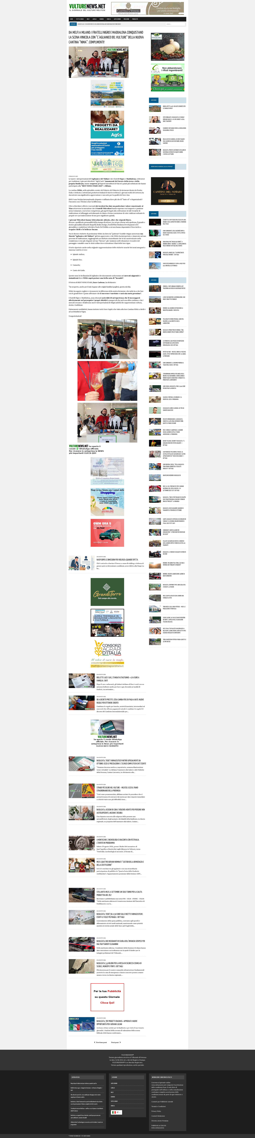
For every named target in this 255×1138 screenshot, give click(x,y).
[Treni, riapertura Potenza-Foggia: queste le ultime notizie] (155, 644)
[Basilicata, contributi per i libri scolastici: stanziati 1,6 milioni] (155, 589)
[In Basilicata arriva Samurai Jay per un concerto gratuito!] (155, 412)
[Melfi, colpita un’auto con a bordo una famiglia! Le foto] (155, 600)
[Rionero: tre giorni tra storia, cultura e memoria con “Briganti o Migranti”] (155, 567)
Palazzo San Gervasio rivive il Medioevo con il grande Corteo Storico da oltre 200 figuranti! (174, 543)
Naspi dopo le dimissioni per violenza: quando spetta (117, 559)
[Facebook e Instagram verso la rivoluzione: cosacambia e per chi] (155, 132)
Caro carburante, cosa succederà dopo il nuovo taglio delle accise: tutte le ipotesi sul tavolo (174, 233)
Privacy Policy (156, 1111)
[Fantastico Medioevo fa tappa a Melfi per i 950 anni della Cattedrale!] (155, 268)
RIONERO (102, 19)
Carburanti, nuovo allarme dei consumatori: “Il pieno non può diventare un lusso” (174, 532)
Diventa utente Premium (160, 1121)
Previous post (101, 1042)
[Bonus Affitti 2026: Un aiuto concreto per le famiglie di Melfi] (155, 110)
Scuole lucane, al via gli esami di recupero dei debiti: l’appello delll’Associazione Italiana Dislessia (174, 620)
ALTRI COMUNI (117, 19)
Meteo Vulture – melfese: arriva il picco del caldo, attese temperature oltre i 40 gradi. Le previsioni (174, 354)
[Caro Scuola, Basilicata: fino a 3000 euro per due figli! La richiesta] (155, 390)
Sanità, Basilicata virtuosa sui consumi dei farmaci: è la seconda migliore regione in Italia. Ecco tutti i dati (174, 521)
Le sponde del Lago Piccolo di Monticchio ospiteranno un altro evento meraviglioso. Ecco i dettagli (173, 343)
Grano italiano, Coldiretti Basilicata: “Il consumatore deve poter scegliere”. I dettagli (173, 443)
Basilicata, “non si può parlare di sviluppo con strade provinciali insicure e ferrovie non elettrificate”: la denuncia (174, 499)
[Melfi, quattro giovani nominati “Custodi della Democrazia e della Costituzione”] (82, 871)
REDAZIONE (126, 19)
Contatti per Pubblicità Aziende (162, 1102)
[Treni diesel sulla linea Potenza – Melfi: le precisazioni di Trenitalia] (155, 611)
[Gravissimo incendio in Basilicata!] (155, 480)
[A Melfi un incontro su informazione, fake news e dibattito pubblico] (155, 301)
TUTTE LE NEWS (80, 19)
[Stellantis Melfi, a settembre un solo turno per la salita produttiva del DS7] (82, 901)
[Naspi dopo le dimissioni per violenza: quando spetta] (82, 569)
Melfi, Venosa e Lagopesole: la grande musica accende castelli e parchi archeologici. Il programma (173, 432)
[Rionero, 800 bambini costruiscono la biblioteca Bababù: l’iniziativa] (155, 312)
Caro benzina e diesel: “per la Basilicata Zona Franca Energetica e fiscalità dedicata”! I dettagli (173, 466)
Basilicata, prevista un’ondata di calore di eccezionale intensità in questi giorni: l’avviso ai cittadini (174, 152)
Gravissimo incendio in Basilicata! (172, 475)
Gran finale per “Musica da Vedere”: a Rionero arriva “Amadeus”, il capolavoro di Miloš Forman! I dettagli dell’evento (174, 244)
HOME (71, 19)
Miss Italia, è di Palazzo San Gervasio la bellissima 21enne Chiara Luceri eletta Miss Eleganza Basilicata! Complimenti (174, 631)
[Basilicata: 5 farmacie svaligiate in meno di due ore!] (155, 556)
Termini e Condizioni (159, 1106)
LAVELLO (95, 19)
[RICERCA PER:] (175, 24)
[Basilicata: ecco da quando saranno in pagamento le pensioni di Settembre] (155, 512)
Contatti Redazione (158, 1116)
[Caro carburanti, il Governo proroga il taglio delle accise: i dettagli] (155, 367)
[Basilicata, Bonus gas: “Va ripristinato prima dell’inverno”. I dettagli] (155, 257)
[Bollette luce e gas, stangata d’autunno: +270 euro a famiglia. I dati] (82, 687)
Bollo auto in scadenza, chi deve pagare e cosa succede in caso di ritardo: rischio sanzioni (174, 141)
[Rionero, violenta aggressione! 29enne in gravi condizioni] (155, 578)
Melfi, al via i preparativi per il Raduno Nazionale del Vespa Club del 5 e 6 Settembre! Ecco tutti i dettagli (173, 488)
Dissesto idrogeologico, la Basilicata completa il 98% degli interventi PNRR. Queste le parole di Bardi (173, 421)
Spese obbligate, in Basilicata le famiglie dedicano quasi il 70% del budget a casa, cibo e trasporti (174, 119)
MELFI (88, 19)
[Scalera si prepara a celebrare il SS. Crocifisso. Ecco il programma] (155, 401)
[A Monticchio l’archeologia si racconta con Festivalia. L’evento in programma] (82, 849)
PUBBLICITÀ (135, 19)
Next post (115, 1042)
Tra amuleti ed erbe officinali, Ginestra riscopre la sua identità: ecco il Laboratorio (173, 321)
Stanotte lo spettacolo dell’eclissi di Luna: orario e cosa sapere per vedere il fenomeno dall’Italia (174, 222)
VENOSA (109, 19)
